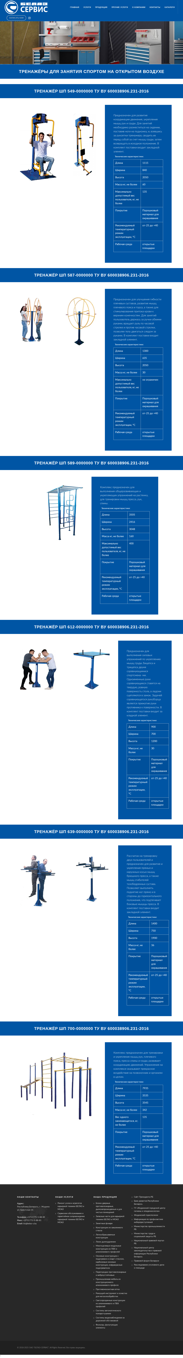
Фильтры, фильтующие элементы (107, 1326)
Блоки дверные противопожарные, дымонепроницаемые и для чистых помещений (109, 1207)
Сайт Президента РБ (143, 1197)
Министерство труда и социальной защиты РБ (145, 1235)
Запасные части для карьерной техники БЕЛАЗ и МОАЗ (110, 1217)
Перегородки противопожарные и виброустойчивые (111, 1273)
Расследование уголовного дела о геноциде (149, 1266)
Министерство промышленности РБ (149, 1228)
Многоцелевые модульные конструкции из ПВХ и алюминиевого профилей (108, 1249)
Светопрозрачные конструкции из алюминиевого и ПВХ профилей (110, 1303)
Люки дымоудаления (106, 1242)
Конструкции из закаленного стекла (109, 1229)
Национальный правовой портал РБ (149, 1242)
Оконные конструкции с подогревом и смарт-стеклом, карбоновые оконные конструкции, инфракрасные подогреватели (110, 1262)
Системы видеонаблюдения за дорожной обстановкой (110, 1319)
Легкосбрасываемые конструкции (105, 1236)
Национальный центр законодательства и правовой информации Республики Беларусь (148, 1252)
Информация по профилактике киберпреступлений (148, 1220)
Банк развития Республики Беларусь (146, 1202)
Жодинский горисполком (146, 1215)
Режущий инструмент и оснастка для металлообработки (111, 1294)
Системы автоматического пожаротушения (108, 1312)
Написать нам (16, 18)
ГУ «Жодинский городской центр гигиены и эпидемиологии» (149, 1209)
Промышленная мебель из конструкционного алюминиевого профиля (108, 1282)
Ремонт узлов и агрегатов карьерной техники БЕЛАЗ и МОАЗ (71, 1206)
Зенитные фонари (104, 1223)
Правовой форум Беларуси (146, 1261)
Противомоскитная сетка (107, 1289)
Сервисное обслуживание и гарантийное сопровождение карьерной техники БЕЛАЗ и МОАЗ (71, 1218)
